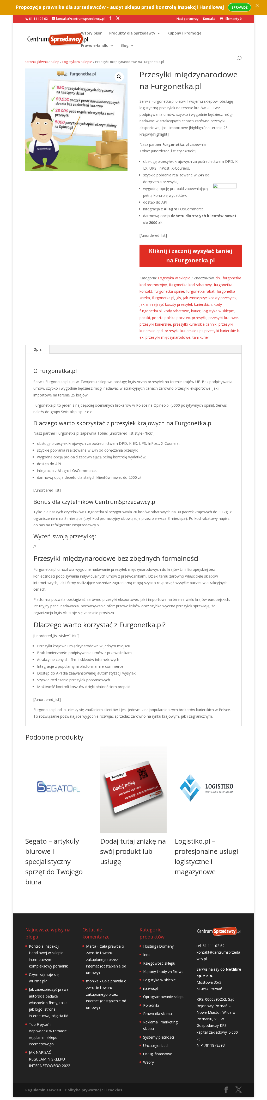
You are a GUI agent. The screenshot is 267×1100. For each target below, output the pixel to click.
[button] (119, 77)
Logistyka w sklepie (77, 61)
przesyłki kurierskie (155, 324)
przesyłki (199, 317)
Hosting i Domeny (158, 946)
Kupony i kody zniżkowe (163, 971)
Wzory (148, 1062)
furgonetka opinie (169, 291)
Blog (124, 46)
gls (178, 297)
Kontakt (209, 19)
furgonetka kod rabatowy (190, 284)
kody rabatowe (176, 310)
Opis (37, 349)
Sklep (55, 61)
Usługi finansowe (157, 1053)
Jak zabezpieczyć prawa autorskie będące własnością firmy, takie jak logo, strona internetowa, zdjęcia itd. (49, 1002)
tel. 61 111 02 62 (210, 945)
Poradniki (151, 1005)
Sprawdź (239, 7)
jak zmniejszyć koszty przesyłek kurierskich (175, 304)
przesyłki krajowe (223, 317)
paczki (144, 317)
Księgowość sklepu (159, 963)
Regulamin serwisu (43, 1089)
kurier (196, 310)
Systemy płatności (158, 1037)
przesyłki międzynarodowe (167, 337)
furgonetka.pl (163, 297)
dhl (218, 277)
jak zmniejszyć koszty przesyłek (209, 297)
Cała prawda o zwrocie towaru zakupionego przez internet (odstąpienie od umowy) (106, 959)
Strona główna (36, 61)
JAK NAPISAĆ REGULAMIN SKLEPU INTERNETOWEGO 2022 (49, 1059)
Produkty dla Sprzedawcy (132, 33)
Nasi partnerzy (187, 19)
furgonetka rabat (200, 291)
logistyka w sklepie (218, 310)
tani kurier (200, 337)
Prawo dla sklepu (157, 1013)
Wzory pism (91, 33)
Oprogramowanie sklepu (164, 996)
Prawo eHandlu (94, 46)
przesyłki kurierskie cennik (194, 324)
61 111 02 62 (38, 18)
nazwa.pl (150, 988)
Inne (146, 954)
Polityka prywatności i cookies (93, 1089)
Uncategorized (155, 1045)
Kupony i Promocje (184, 33)
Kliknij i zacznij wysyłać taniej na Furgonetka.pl (190, 255)
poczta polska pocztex (171, 317)
